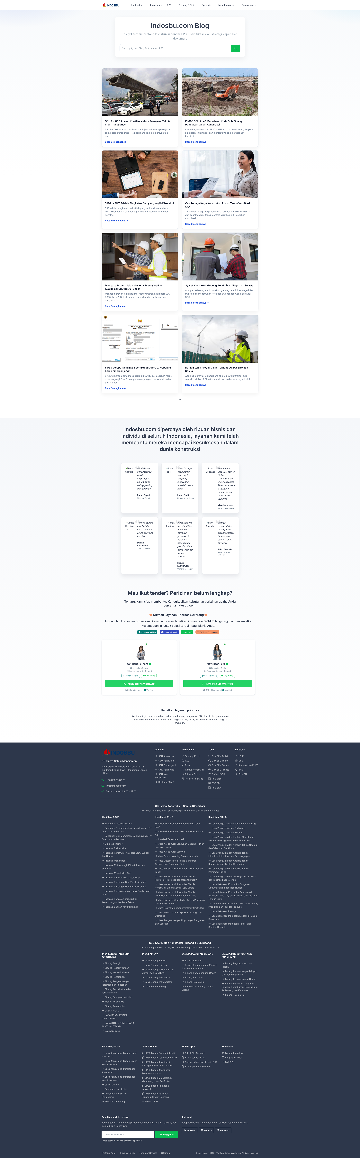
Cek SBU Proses (220, 769)
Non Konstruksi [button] (226, 5)
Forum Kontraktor (234, 1053)
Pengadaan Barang (115, 1101)
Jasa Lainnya (112, 1084)
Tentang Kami (192, 756)
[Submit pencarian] (235, 48)
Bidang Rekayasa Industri (118, 997)
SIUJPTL (243, 774)
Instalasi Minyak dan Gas (118, 873)
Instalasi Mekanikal (115, 860)
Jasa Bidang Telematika (157, 977)
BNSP (241, 769)
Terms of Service (194, 778)
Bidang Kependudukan (117, 972)
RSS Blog (216, 778)
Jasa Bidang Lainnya (156, 965)
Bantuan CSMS (166, 782)
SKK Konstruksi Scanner (198, 1066)
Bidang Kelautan (193, 960)
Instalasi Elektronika (115, 848)
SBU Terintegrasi (167, 765)
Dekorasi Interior (113, 843)
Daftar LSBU (218, 774)
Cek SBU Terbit (220, 760)
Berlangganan (167, 1134)
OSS (240, 760)
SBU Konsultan (166, 760)
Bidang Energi (112, 963)
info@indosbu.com (116, 785)
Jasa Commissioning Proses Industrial (178, 856)
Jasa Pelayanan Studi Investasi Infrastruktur (181, 908)
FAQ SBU (230, 1062)
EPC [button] (169, 5)
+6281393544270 (115, 780)
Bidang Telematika (114, 1001)
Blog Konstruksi (233, 1057)
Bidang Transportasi (115, 1006)
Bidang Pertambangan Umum (200, 972)
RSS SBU (216, 783)
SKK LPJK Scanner (195, 1053)
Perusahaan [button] (248, 5)
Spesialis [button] (206, 5)
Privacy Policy (192, 774)
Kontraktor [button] (136, 5)
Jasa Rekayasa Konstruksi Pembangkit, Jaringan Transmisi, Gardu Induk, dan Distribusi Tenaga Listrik (233, 895)
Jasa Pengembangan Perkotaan (228, 828)
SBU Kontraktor (166, 756)
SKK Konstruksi (166, 769)
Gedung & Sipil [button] (186, 5)
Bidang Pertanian (194, 977)
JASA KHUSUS (113, 1010)
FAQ (187, 760)
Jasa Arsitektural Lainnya (171, 851)
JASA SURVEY (112, 1030)
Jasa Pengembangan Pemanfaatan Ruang (234, 823)
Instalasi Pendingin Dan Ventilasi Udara (125, 882)
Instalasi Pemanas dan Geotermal (122, 877)
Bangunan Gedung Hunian (118, 823)
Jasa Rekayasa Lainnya (224, 911)
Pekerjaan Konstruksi (116, 1089)
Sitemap (165, 1153)
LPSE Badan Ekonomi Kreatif (160, 1053)
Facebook (191, 1130)
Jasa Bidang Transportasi (158, 981)
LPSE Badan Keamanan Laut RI (161, 1057)
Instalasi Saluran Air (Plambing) (121, 906)
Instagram (224, 1130)
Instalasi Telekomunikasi (171, 839)
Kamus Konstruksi (194, 769)
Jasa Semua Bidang (155, 986)
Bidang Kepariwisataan (117, 967)
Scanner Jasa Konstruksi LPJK (201, 1062)
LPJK (241, 756)
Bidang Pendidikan (115, 976)
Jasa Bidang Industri (155, 960)
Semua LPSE (151, 1101)
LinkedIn (208, 1130)
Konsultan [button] (154, 5)
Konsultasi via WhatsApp (141, 683)
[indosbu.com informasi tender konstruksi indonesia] (111, 5)
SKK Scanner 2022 (195, 1057)
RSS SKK (216, 787)
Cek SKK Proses (220, 765)
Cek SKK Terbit (220, 756)
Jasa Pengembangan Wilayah (227, 832)
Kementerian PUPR (248, 765)
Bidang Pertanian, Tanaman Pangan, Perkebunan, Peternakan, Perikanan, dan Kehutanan (239, 987)
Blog (187, 765)
